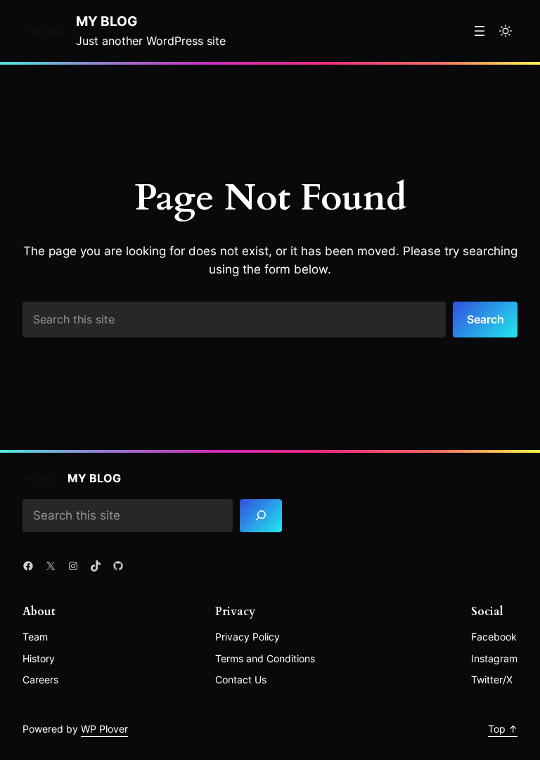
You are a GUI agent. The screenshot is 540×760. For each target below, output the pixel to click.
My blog (106, 21)
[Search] (261, 515)
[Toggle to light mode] (506, 31)
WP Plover (104, 729)
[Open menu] (479, 30)
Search (485, 319)
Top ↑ (503, 729)
